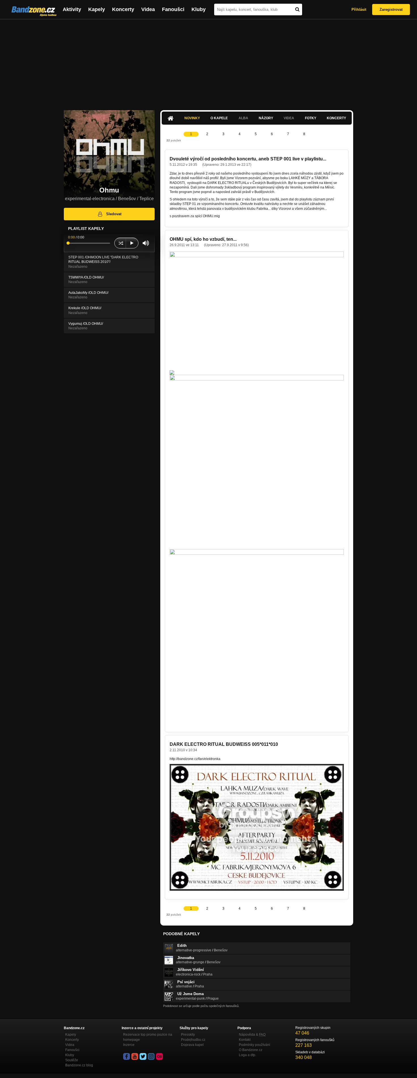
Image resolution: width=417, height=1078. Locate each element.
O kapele (219, 118)
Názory (266, 118)
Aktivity (72, 9)
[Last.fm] (159, 1056)
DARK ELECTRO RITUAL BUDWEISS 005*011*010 (224, 744)
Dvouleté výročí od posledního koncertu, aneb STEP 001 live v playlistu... (248, 158)
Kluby (198, 9)
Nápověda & (252, 1035)
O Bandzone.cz (250, 1050)
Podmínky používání (254, 1045)
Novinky (192, 118)
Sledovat (113, 214)
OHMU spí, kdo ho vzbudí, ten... (203, 239)
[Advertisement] (208, 62)
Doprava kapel (192, 1045)
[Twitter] (143, 1056)
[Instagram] (151, 1056)
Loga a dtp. (247, 1055)
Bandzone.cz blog (79, 1065)
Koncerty (123, 9)
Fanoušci (173, 9)
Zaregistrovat (391, 9)
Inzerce (128, 1045)
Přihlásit (358, 9)
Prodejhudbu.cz (193, 1040)
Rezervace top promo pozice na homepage (147, 1037)
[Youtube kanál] (134, 1056)
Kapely (96, 9)
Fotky (310, 118)
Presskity (188, 1035)
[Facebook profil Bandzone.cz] (126, 1056)
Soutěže (71, 1060)
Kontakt (244, 1040)
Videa (148, 9)
